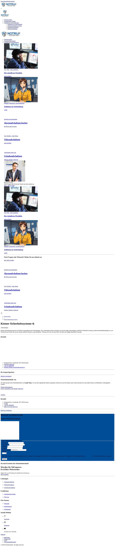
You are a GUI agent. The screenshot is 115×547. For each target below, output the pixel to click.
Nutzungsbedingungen (10, 542)
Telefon (4, 446)
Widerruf (3, 534)
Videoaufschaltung (12, 29)
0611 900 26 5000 (9, 260)
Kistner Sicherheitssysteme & (10, 319)
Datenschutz (89, 456)
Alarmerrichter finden (9, 21)
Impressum (7, 537)
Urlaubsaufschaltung (12, 27)
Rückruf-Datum (6, 450)
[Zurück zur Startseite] (17, 6)
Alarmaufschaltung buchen (14, 26)
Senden (4, 459)
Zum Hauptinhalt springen (8, 1)
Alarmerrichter (7, 316)
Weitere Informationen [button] (7, 387)
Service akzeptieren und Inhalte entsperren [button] (12, 388)
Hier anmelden (5, 474)
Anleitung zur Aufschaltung (14, 24)
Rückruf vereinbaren (6, 376)
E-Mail (4, 448)
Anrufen (3, 394)
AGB (5, 540)
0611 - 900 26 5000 (9, 185)
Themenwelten (8, 19)
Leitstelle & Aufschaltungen (11, 23)
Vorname (5, 443)
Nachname (5, 444)
